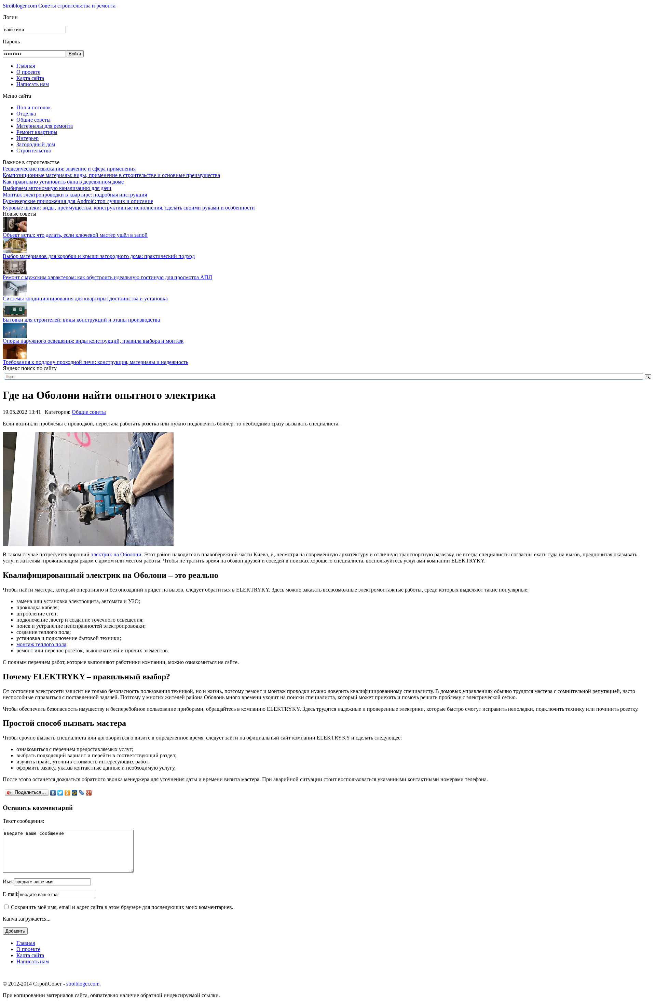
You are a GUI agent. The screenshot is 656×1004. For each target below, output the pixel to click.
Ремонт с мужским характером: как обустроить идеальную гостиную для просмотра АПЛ (107, 277)
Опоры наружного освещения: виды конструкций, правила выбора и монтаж (93, 341)
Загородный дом (35, 144)
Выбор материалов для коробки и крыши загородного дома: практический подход (99, 256)
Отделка (26, 114)
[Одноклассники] (67, 792)
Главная (25, 66)
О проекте (28, 72)
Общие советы (33, 120)
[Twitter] (60, 792)
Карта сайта (30, 78)
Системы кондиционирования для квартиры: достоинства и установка (85, 298)
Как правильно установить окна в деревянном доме (63, 182)
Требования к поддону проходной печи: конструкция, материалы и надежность (95, 362)
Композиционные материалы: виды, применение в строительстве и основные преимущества (111, 175)
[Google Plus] (89, 792)
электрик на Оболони (116, 554)
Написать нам (32, 84)
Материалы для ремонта (44, 126)
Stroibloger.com (59, 6)
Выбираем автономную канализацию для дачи (57, 188)
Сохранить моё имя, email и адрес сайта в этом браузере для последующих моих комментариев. (122, 907)
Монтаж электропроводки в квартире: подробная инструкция (75, 195)
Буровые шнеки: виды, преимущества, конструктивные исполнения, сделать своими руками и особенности (129, 208)
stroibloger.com (82, 984)
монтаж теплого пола (41, 644)
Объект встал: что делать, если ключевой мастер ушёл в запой (75, 235)
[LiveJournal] (81, 792)
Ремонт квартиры (36, 132)
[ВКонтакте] (53, 792)
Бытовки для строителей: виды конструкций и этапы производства (81, 320)
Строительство (33, 150)
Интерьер (27, 138)
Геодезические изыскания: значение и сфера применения (69, 169)
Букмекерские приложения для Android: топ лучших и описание (78, 201)
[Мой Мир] (74, 792)
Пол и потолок (33, 107)
